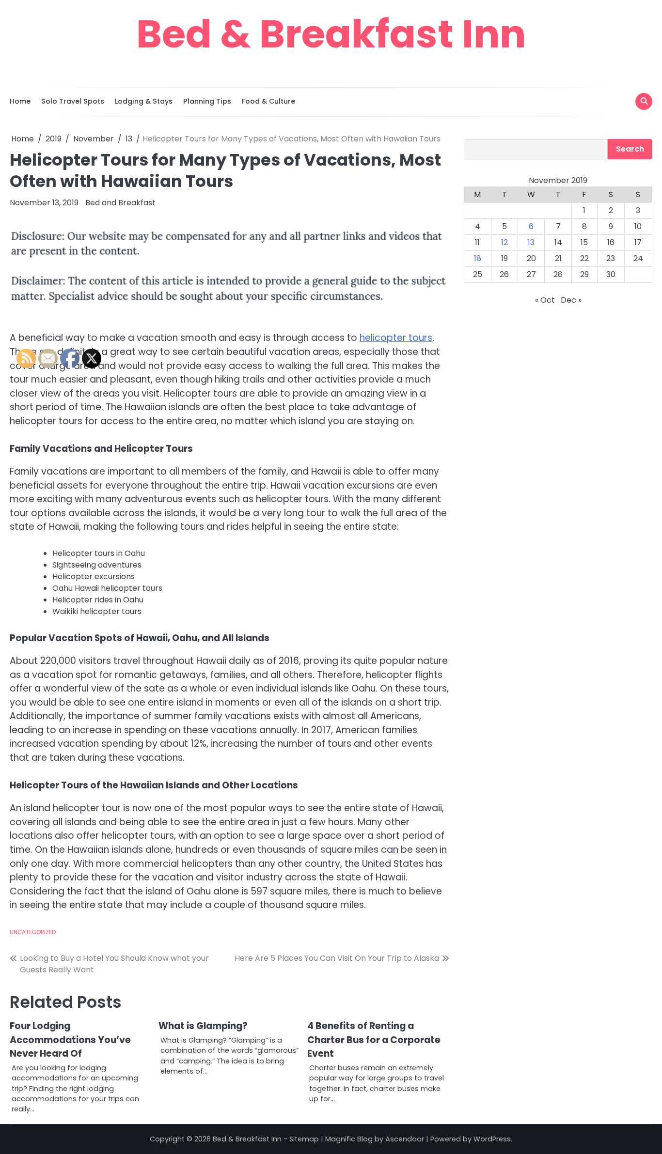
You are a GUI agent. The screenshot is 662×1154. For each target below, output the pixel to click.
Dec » (571, 300)
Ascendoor (404, 1139)
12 (504, 242)
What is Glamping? (203, 1025)
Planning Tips (207, 101)
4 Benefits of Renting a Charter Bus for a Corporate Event (374, 1039)
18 (477, 258)
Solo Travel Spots (72, 101)
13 (531, 242)
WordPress (492, 1139)
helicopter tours (396, 337)
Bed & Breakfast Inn (331, 34)
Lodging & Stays (144, 101)
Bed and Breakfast (120, 202)
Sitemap (304, 1139)
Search (630, 148)
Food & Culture (268, 101)
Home (20, 101)
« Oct (545, 300)
